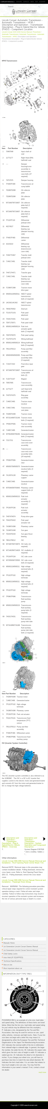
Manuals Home (9, 943)
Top (36, 2)
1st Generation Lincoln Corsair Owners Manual (20, 946)
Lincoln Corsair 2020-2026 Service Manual (17, 32)
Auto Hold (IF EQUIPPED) (13, 957)
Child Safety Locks (10, 954)
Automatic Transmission (10, 34)
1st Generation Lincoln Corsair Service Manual (20, 950)
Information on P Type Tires (17, 973)
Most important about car (12, 968)
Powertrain (37, 32)
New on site (7, 965)
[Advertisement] (24, 51)
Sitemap (42, 2)
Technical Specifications (12, 961)
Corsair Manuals (7, 2)
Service (26, 2)
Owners (19, 2)
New (32, 2)
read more (42, 1072)
